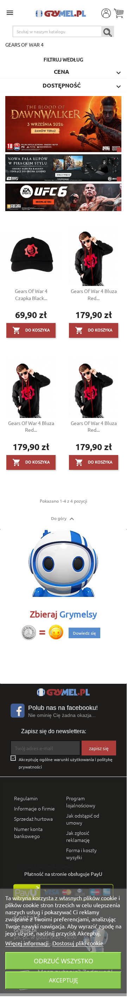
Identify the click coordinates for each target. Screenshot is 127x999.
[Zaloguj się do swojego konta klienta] (105, 12)
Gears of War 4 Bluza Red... (94, 294)
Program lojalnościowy (80, 802)
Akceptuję (63, 980)
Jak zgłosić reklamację (78, 836)
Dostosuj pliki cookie (77, 942)
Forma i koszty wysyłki (81, 854)
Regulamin (26, 798)
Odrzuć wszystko (63, 960)
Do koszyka (31, 330)
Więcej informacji (27, 942)
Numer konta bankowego (28, 832)
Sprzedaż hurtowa (33, 818)
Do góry (63, 519)
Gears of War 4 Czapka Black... (31, 294)
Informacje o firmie (34, 808)
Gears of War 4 (24, 44)
